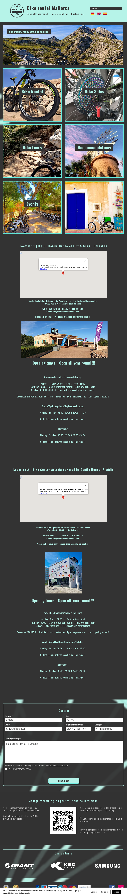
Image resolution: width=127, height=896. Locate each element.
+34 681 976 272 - (54, 535)
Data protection (25, 893)
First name (8, 716)
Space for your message (12, 739)
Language (98, 725)
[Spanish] (104, 13)
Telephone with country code (74, 725)
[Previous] (6, 45)
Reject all (105, 892)
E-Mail (7, 725)
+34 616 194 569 (76, 535)
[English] (98, 13)
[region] (32, 95)
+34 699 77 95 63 (75, 308)
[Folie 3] (64, 61)
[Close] (124, 892)
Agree (116, 892)
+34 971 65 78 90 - (53, 308)
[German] (92, 13)
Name (67, 716)
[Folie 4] (67, 61)
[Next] (119, 45)
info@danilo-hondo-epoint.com (66, 311)
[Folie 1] (59, 61)
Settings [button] (94, 892)
